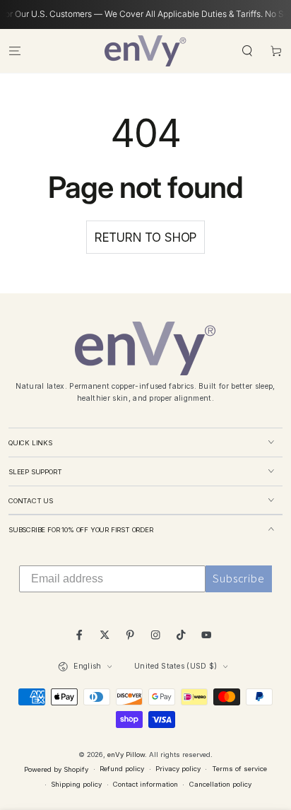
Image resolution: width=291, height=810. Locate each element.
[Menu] (15, 50)
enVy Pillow (126, 754)
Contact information (145, 784)
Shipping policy (76, 784)
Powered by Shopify (56, 769)
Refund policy (122, 769)
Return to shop (146, 237)
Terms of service (239, 769)
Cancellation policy (220, 784)
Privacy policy (178, 769)
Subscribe (239, 578)
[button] (247, 50)
